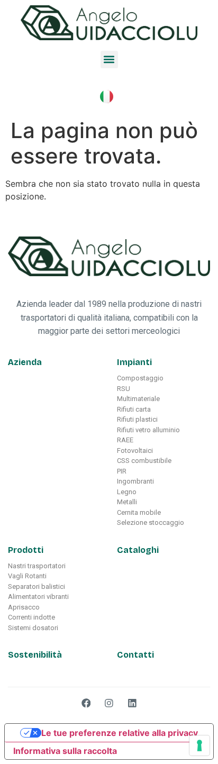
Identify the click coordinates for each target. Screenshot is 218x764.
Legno (127, 492)
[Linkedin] (132, 703)
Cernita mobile (139, 512)
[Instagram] (109, 703)
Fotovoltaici (135, 450)
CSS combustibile (144, 461)
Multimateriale (138, 399)
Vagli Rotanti (27, 576)
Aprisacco (24, 607)
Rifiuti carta (134, 409)
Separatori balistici (36, 586)
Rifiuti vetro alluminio (148, 430)
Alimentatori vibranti (38, 597)
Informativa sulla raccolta (65, 750)
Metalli (127, 502)
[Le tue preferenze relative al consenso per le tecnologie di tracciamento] (199, 745)
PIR (121, 471)
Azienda (25, 362)
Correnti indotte (31, 617)
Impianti (134, 362)
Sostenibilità (35, 655)
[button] (109, 59)
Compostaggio (140, 378)
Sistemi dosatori (33, 628)
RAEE (125, 440)
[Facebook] (86, 703)
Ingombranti (135, 481)
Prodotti (25, 550)
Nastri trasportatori (37, 566)
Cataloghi (138, 550)
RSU (123, 389)
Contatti (135, 655)
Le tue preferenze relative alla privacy (119, 732)
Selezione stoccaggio (150, 522)
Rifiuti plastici (137, 419)
